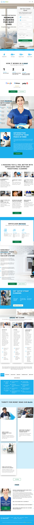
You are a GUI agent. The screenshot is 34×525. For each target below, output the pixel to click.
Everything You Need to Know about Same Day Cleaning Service (24, 431)
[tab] (2, 374)
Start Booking (13, 91)
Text (22, 35)
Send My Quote (25, 40)
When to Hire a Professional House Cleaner (6, 433)
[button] (32, 1)
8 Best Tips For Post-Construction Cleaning (7, 467)
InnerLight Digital (29, 522)
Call (19, 35)
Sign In (30, 1)
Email (25, 35)
